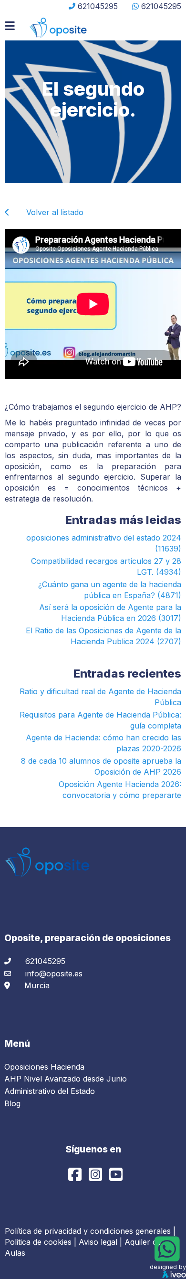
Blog (12, 1103)
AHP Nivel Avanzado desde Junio (65, 1078)
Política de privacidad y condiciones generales (88, 1231)
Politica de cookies (38, 1242)
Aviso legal (98, 1242)
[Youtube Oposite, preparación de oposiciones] (116, 1177)
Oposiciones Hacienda (44, 1067)
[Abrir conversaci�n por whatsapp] (167, 1256)
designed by (168, 1266)
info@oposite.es (54, 973)
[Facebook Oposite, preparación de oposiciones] (76, 1177)
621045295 (98, 6)
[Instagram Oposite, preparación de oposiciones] (96, 1177)
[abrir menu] (10, 25)
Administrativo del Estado (49, 1091)
